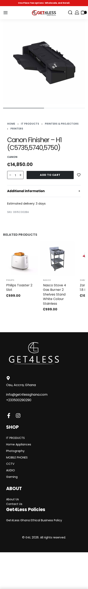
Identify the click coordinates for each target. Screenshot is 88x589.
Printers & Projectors (62, 123)
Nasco (47, 280)
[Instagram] (18, 415)
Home (11, 123)
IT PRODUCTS (30, 123)
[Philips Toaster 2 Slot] (20, 258)
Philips (10, 280)
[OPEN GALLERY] (44, 63)
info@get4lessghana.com (26, 394)
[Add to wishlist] (79, 175)
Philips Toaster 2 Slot (19, 287)
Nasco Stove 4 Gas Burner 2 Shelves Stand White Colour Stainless (54, 294)
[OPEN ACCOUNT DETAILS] (77, 12)
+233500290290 (18, 400)
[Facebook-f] (8, 415)
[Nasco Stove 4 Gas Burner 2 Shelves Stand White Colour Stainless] (57, 258)
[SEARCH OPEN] (70, 12)
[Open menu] (5, 12)
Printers (16, 128)
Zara (83, 280)
